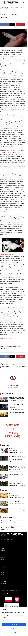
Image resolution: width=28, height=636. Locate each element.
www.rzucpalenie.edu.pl (6, 338)
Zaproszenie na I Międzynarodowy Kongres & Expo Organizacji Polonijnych (17, 467)
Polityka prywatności (7, 621)
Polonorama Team (8, 21)
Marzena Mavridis (13, 400)
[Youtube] (8, 539)
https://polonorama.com (13, 387)
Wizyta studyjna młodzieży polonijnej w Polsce (12, 520)
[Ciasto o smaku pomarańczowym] (4, 495)
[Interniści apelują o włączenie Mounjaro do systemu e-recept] (4, 399)
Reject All (14, 632)
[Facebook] (1, 539)
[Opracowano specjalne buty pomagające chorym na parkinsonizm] (4, 406)
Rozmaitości (10, 7)
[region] (14, 621)
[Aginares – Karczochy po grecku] (4, 510)
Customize (14, 628)
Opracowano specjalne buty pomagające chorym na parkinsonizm (16, 406)
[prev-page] (1, 419)
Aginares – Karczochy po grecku (17, 509)
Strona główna (3, 7)
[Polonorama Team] (1, 21)
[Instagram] (11, 539)
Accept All (14, 624)
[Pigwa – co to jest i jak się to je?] (4, 414)
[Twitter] (4, 539)
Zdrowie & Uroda (17, 7)
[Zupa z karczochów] (4, 503)
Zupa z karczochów (14, 501)
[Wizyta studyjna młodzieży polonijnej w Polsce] (4, 450)
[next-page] (4, 419)
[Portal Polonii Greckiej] (10, 2)
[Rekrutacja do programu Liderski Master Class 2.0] (4, 476)
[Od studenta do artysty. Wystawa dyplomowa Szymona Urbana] (4, 483)
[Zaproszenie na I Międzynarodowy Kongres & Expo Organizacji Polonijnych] (4, 468)
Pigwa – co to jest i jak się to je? (16, 412)
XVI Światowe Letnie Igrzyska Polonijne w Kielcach (5, 366)
